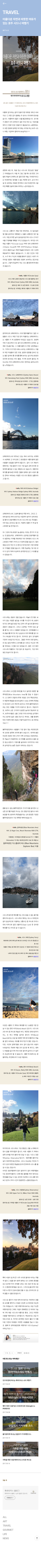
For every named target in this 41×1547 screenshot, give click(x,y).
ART (5, 1521)
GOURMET (8, 1529)
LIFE (5, 1534)
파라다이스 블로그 (12, 1490)
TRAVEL (11, 12)
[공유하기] (9, 1353)
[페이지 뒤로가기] (4, 4)
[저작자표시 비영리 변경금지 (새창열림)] (26, 1353)
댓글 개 (5, 1480)
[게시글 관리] (12, 1353)
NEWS (6, 1538)
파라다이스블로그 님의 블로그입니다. (16, 1493)
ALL (5, 1517)
